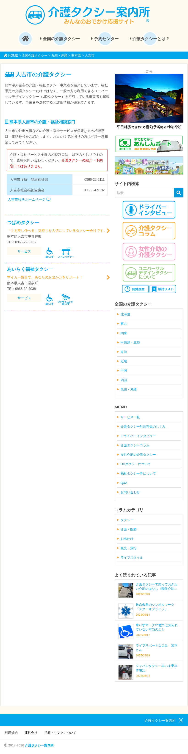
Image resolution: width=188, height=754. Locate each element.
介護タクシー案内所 (39, 745)
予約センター (106, 38)
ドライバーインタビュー (138, 436)
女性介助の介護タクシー (138, 454)
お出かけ (127, 539)
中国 (124, 370)
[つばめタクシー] (108, 230)
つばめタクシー (23, 222)
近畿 (124, 361)
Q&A (124, 483)
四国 (124, 380)
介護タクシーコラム (135, 445)
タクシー (127, 520)
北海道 (125, 314)
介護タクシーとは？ (150, 38)
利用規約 (11, 733)
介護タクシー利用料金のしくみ (143, 426)
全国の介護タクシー (61, 38)
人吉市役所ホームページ (27, 199)
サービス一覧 (130, 417)
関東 (124, 333)
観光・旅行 (129, 548)
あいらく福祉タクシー (30, 269)
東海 (124, 352)
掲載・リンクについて (60, 733)
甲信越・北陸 (130, 342)
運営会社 (31, 733)
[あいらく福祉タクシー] (108, 277)
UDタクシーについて (136, 464)
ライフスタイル (132, 557)
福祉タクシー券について (138, 473)
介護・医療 (129, 529)
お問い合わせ (130, 492)
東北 (124, 323)
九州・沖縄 (129, 389)
